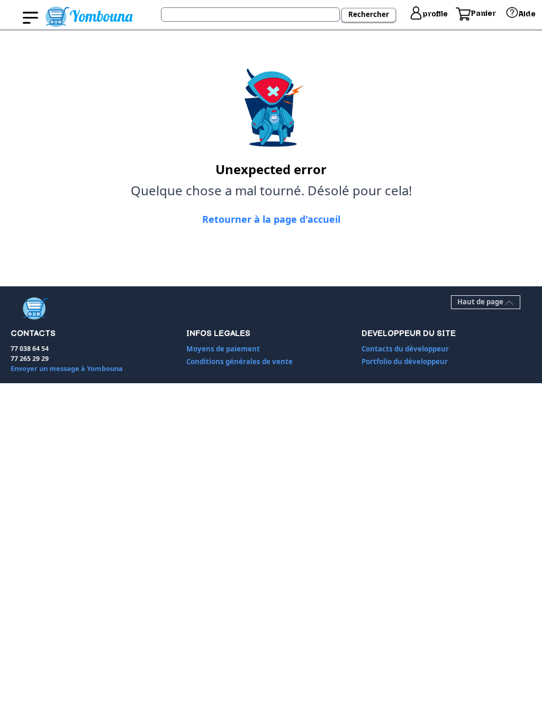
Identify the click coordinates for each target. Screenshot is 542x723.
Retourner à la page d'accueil (271, 219)
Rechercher (368, 14)
